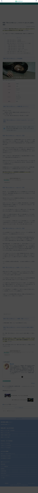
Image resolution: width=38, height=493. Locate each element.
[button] (35, 271)
